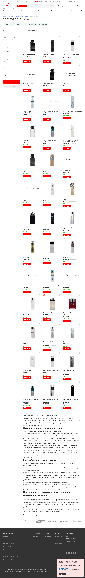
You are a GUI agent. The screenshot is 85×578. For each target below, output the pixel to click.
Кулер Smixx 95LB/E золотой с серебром (71, 198)
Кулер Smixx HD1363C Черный (31, 198)
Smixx (25, 24)
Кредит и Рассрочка (60, 1)
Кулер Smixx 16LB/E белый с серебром (50, 342)
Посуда (53, 10)
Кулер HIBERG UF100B (29, 54)
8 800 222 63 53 (23, 1)
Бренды (41, 1)
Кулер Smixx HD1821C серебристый (28, 112)
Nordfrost (19, 24)
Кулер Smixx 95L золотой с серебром (30, 256)
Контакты (79, 1)
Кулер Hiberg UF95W (28, 140)
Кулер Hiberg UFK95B (48, 83)
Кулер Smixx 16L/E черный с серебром (50, 112)
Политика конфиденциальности (11, 556)
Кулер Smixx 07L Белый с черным (52, 370)
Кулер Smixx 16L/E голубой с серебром (50, 141)
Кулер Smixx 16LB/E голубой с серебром (31, 400)
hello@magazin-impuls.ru (71, 541)
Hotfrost (12, 24)
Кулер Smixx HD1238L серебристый (72, 111)
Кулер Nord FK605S (48, 256)
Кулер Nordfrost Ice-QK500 (50, 54)
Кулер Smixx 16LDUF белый (30, 312)
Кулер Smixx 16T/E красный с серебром (70, 313)
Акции (37, 1)
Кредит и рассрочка (8, 549)
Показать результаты (11, 81)
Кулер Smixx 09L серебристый (71, 341)
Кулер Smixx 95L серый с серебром (69, 371)
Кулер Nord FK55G (48, 169)
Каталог (22, 6)
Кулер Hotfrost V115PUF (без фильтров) (70, 256)
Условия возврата (71, 1)
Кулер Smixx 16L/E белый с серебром (70, 227)
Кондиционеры (63, 10)
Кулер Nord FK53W (28, 83)
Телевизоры (31, 10)
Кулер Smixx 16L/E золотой (30, 341)
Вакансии (47, 540)
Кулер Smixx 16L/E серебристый (71, 83)
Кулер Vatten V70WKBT (49, 198)
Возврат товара (7, 553)
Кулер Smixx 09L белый (29, 370)
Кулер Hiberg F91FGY (48, 312)
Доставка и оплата (8, 543)
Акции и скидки (7, 546)
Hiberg (6, 24)
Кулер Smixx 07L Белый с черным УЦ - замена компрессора (71, 55)
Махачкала (13, 1)
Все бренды (43, 515)
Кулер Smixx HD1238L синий (50, 227)
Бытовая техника (42, 10)
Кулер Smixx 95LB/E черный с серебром (71, 400)
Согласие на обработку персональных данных (16, 559)
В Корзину (27, 61)
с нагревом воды (43, 24)
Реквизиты (35, 536)
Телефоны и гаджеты (8, 10)
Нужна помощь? (77, 10)
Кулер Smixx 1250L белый (29, 285)
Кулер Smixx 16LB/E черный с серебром (51, 400)
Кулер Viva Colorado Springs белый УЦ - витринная (70, 141)
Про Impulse (47, 536)
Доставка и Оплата (49, 1)
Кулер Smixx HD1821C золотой (71, 285)
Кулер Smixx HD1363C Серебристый (68, 170)
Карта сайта (58, 543)
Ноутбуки (21, 10)
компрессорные (32, 24)
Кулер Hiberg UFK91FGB (29, 227)
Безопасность (58, 536)
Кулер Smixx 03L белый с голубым (52, 285)
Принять (62, 574)
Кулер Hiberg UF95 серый (30, 169)
